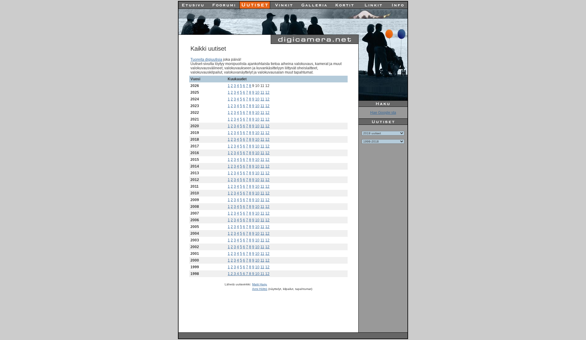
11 (262, 92)
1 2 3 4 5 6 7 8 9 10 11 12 (248, 274)
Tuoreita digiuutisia (206, 59)
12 (267, 92)
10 (257, 92)
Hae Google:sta (383, 112)
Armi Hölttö (259, 289)
